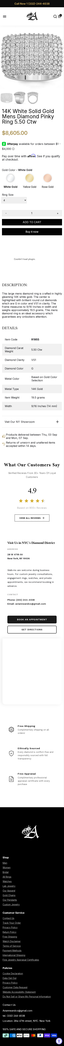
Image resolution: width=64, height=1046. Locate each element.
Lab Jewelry (9, 886)
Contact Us (8, 918)
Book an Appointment (32, 619)
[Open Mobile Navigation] (7, 16)
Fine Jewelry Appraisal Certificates (21, 960)
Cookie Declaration (13, 973)
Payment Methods (12, 950)
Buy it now (32, 231)
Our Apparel (9, 890)
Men (5, 863)
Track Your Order (12, 923)
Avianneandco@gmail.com (17, 1010)
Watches (7, 881)
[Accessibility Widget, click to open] (59, 1041)
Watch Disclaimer (12, 941)
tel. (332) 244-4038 (14, 1015)
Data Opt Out (9, 978)
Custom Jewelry (11, 904)
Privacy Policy (10, 927)
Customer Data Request (15, 987)
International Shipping (14, 955)
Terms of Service (12, 946)
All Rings (7, 877)
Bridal (6, 872)
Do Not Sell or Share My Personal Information (27, 996)
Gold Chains (9, 895)
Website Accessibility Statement (19, 992)
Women (7, 867)
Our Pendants (10, 900)
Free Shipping (10, 936)
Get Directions (32, 629)
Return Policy (9, 932)
